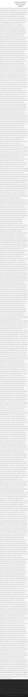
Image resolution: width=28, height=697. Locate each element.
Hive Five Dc (5, 684)
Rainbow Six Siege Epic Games (15, 684)
